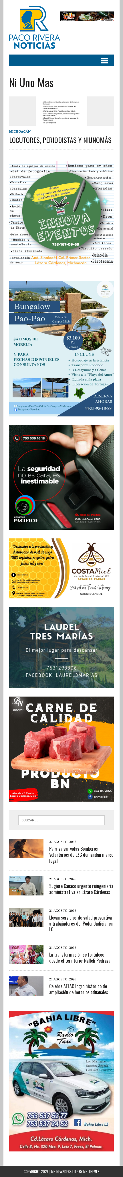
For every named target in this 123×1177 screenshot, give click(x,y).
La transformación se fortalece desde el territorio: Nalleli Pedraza (79, 957)
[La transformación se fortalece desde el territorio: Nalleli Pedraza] (26, 960)
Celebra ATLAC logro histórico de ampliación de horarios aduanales (78, 989)
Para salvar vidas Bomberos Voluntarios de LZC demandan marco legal (81, 854)
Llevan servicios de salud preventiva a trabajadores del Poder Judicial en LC (81, 923)
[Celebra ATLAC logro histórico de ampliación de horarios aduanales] (26, 992)
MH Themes (91, 1171)
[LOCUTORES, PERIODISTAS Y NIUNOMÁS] (61, 122)
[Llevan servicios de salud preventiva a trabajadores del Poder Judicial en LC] (26, 923)
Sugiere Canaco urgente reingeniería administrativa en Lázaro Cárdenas (81, 889)
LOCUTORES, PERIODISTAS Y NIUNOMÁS (60, 140)
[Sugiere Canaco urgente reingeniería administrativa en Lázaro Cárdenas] (26, 891)
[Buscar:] (61, 820)
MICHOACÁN (20, 131)
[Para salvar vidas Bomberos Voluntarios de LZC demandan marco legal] (26, 854)
